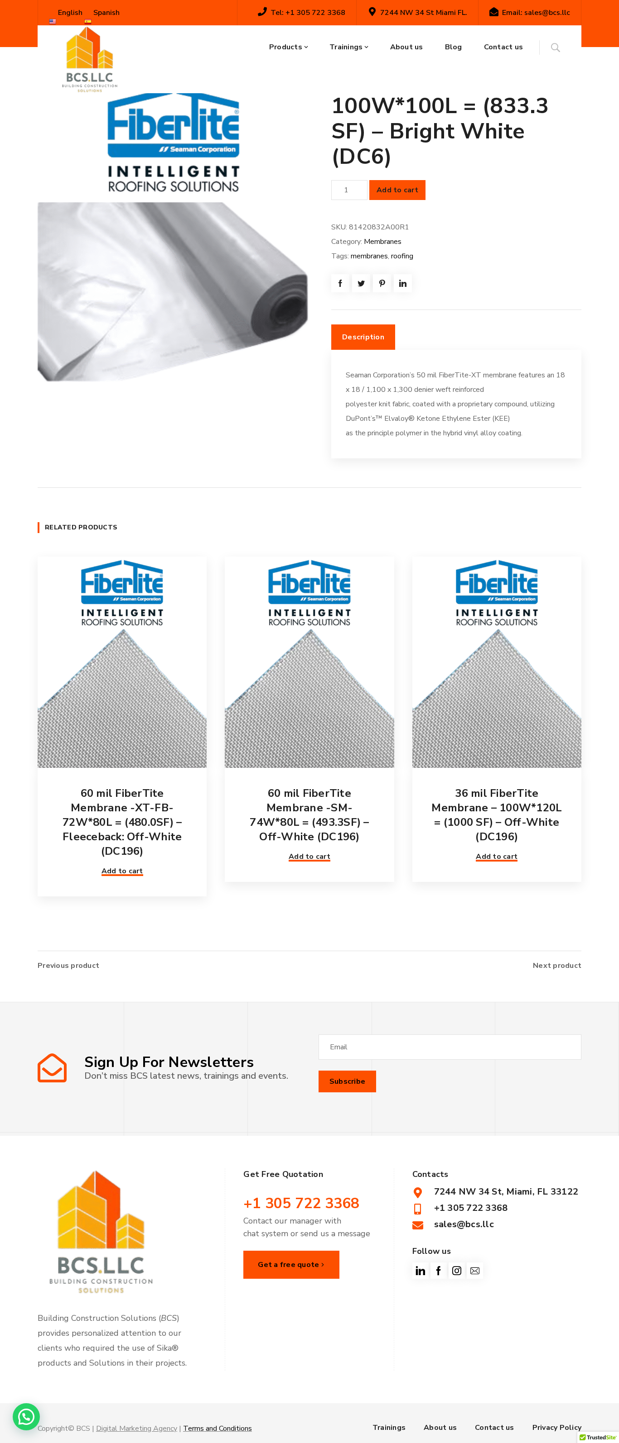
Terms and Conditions (217, 1428)
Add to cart (397, 190)
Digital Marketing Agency (136, 1428)
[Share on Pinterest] (382, 283)
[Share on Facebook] (340, 283)
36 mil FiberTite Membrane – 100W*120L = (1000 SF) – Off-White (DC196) (496, 815)
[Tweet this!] (361, 283)
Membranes (382, 242)
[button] (26, 1416)
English (69, 13)
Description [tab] (363, 337)
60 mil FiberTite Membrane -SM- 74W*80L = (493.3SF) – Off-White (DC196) (309, 815)
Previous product (68, 965)
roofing (402, 256)
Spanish (106, 13)
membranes (369, 256)
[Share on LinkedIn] (403, 283)
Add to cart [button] (122, 871)
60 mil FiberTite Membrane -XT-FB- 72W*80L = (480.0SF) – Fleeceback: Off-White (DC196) (122, 822)
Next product (557, 965)
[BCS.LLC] (90, 59)
